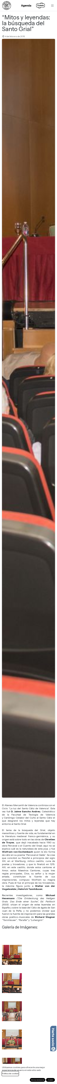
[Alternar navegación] (52, 5)
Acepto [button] (50, 1080)
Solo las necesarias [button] (37, 1080)
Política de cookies (10, 1073)
